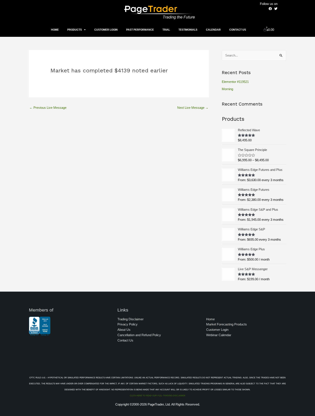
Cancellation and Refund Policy (139, 335)
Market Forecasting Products (226, 324)
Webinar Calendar (218, 335)
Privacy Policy (127, 324)
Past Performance (140, 29)
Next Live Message (192, 107)
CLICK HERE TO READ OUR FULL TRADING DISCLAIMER (157, 396)
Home (55, 29)
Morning (227, 89)
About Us (123, 329)
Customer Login (106, 29)
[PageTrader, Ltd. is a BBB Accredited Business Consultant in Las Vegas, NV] (39, 334)
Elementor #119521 (235, 81)
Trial (166, 29)
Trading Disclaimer (130, 319)
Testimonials (187, 29)
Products (74, 29)
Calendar (213, 29)
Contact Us (237, 29)
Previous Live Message (47, 107)
